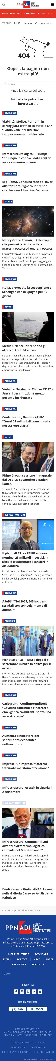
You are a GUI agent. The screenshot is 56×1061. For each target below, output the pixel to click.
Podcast (39, 1008)
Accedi (50, 1051)
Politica (9, 621)
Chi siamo (38, 1051)
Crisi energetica (44, 23)
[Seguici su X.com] (28, 991)
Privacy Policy (19, 1047)
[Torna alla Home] (28, 4)
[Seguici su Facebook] (16, 991)
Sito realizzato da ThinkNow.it (39, 1059)
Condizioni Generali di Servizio (28, 1042)
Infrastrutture (11, 13)
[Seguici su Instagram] (22, 991)
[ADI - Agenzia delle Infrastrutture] (28, 927)
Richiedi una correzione (16, 1051)
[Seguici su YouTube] (40, 991)
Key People (19, 964)
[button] (3, 4)
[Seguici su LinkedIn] (34, 991)
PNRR (17, 23)
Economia (29, 13)
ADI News (10, 113)
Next (37, 959)
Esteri (41, 13)
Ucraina (27, 23)
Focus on (38, 964)
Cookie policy (37, 1047)
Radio (19, 1008)
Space (8, 201)
